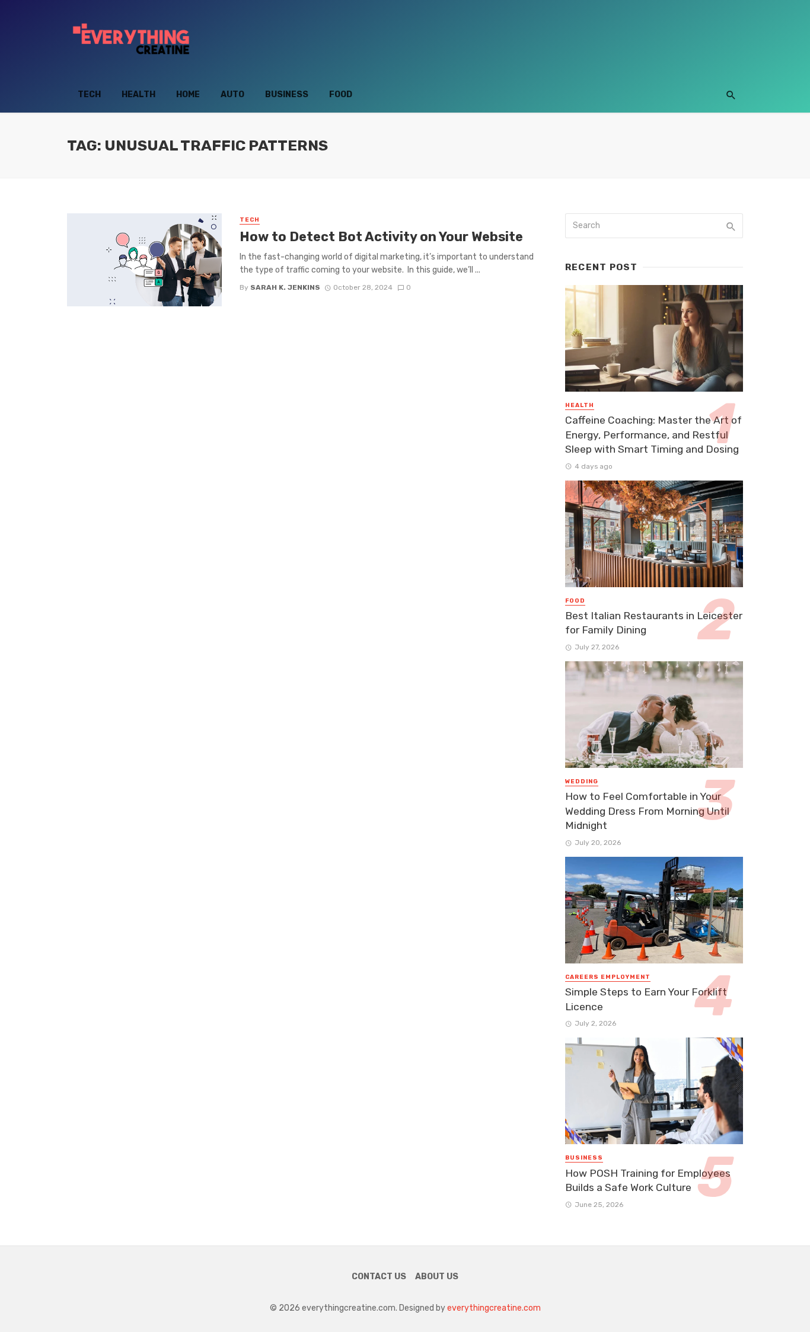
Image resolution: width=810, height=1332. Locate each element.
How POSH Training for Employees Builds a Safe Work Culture (648, 1180)
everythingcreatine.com (494, 1308)
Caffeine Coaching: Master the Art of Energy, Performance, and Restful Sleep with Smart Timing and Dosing (653, 434)
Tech (89, 94)
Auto (232, 94)
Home (188, 94)
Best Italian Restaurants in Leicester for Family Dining (653, 623)
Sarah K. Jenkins (285, 287)
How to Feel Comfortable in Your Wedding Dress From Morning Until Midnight (647, 810)
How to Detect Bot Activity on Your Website (381, 236)
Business (286, 94)
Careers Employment (607, 977)
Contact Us (379, 1277)
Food (340, 94)
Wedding (581, 781)
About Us (436, 1277)
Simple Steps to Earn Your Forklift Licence (646, 999)
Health (138, 94)
